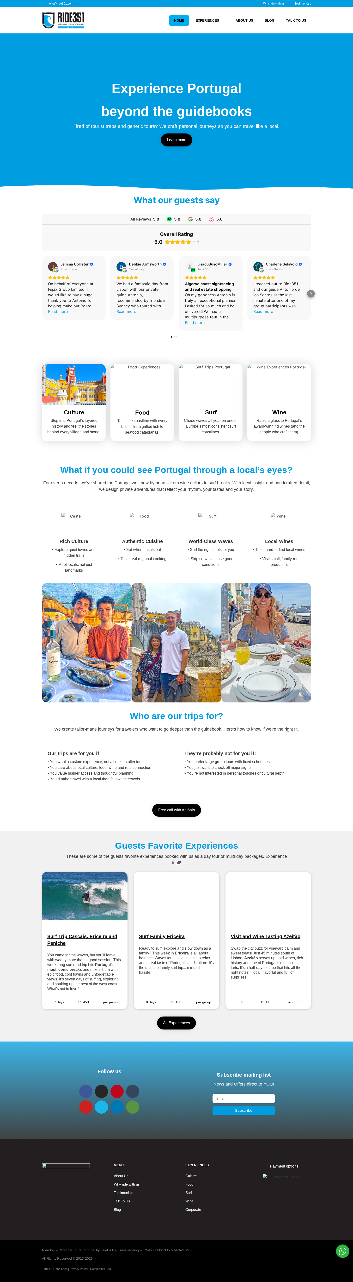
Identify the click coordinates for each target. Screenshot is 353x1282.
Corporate (193, 1209)
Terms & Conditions (54, 1269)
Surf (188, 1193)
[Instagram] (101, 1091)
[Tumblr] (132, 1091)
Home (179, 20)
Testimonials (123, 1193)
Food (189, 1184)
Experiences (207, 20)
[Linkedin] (117, 1107)
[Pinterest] (117, 1091)
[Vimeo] (101, 1107)
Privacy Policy (79, 1269)
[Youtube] (85, 1107)
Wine (189, 1201)
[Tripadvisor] (132, 1107)
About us (244, 20)
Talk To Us (296, 20)
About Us (121, 1176)
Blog (269, 20)
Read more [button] (58, 311)
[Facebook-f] (85, 1091)
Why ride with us (127, 1184)
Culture (191, 1176)
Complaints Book (101, 1269)
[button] (42, 293)
